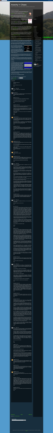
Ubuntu (24, 15)
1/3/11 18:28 (17, 365)
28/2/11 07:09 (18, 293)
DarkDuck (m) (15, 141)
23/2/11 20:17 (16, 92)
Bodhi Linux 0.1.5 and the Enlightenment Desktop (38, 49)
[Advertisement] (21, 408)
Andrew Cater (15, 156)
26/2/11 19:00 (18, 283)
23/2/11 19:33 (17, 88)
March (36, 35)
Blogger (26, 430)
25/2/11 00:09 (16, 228)
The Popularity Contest (15, 27)
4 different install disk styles (24, 21)
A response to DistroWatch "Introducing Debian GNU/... (38, 43)
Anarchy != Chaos (18, 5)
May (35, 34)
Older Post (30, 414)
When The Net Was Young (38, 42)
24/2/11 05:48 (18, 141)
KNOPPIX (12, 16)
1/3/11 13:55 (17, 359)
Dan (13, 92)
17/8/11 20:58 (18, 377)
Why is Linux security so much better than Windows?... (37, 45)
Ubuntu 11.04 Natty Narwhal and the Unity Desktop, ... (38, 39)
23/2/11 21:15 (17, 97)
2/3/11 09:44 (17, 371)
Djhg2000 (14, 371)
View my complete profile (36, 66)
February (36, 36)
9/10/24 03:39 (18, 387)
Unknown (14, 359)
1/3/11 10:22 (16, 344)
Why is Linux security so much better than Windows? (38, 57)
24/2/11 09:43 (18, 156)
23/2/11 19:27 (18, 82)
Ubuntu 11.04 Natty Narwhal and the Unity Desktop (38, 50)
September (36, 32)
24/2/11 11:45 (16, 206)
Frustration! (36, 53)
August (36, 33)
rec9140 (14, 344)
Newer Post (13, 414)
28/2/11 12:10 (17, 327)
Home (22, 414)
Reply (14, 90)
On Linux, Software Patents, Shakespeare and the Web (38, 37)
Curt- (14, 88)
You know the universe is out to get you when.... (38, 41)
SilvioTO (14, 365)
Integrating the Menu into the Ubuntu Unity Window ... (38, 47)
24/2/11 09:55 (17, 163)
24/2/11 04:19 (18, 126)
